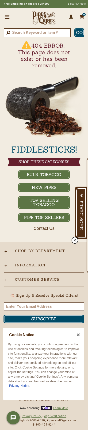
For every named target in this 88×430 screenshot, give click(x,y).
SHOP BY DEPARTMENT (40, 251)
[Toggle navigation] (7, 16)
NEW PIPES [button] (44, 187)
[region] (43, 364)
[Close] (78, 335)
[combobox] (37, 32)
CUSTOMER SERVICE (37, 279)
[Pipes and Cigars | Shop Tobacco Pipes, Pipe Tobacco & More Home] (44, 20)
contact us (44, 228)
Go (79, 32)
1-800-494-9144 (77, 3)
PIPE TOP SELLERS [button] (44, 217)
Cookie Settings (33, 367)
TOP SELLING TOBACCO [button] (44, 202)
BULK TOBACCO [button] (44, 174)
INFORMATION (30, 265)
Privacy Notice (19, 386)
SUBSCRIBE (43, 319)
